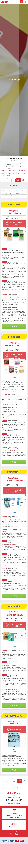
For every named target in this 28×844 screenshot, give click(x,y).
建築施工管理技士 (6, 190)
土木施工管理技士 (19, 190)
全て (5, 179)
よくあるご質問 (16, 834)
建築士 (9, 179)
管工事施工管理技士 (7, 193)
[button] (25, 231)
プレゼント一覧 (8, 787)
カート (18, 2)
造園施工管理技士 (19, 193)
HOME (2, 787)
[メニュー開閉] (25, 2)
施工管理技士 (18, 180)
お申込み (14, 245)
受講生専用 (22, 2)
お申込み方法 (11, 834)
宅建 (13, 179)
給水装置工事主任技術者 (7, 196)
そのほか (23, 180)
